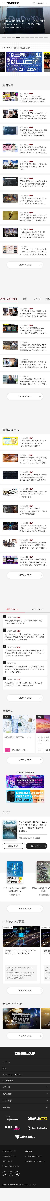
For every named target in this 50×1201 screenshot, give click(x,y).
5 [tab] (22, 37)
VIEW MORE (25, 265)
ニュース (6, 1062)
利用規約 (28, 1151)
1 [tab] (4, 37)
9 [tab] (41, 37)
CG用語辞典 (8, 1080)
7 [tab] (32, 37)
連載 (4, 1068)
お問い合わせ (8, 1161)
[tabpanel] (25, 20)
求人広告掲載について (33, 1156)
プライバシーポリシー (11, 1166)
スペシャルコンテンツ (12, 1074)
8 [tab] (36, 37)
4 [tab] (18, 37)
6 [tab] (27, 37)
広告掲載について (9, 1156)
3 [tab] (13, 37)
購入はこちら (36, 846)
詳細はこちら (13, 846)
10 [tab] (46, 37)
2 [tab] (9, 37)
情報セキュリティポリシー (35, 1161)
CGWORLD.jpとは (9, 1151)
